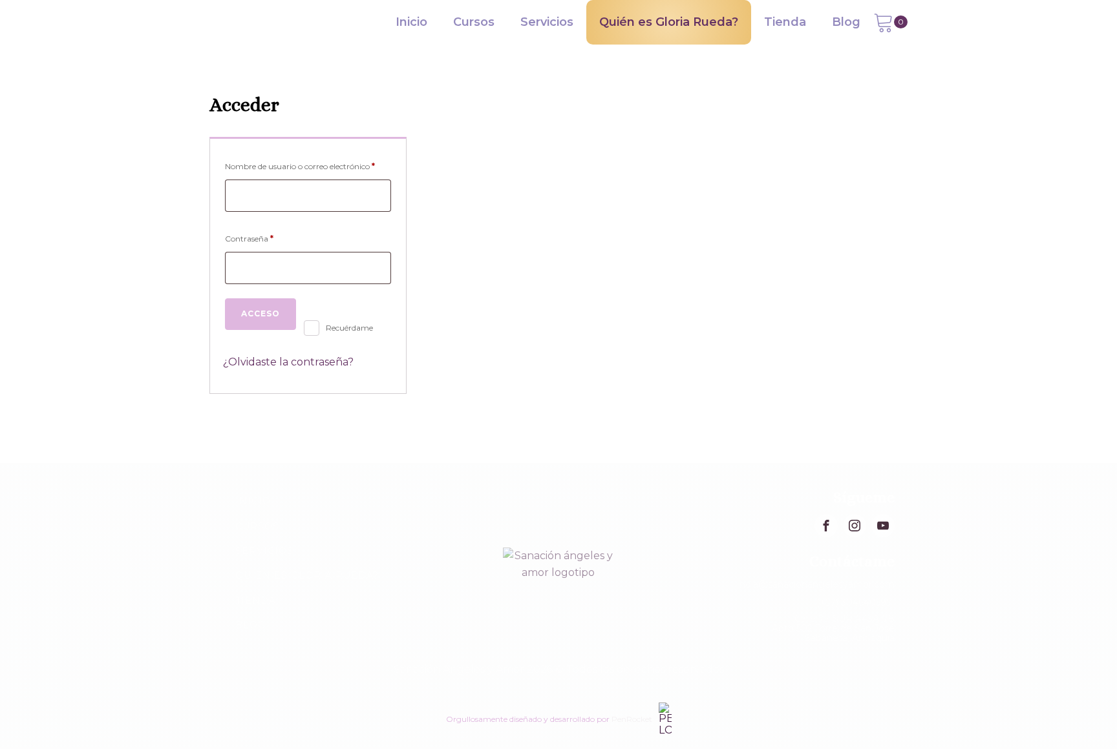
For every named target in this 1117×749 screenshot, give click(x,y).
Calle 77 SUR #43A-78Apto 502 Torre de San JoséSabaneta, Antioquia (833, 629)
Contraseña (270, 238)
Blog (846, 22)
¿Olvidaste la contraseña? (288, 362)
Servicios (546, 22)
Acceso (260, 313)
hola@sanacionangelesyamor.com (817, 584)
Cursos (474, 22)
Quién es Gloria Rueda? (668, 22)
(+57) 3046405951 (855, 602)
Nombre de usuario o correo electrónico (308, 166)
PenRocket (632, 719)
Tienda (785, 22)
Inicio (411, 22)
